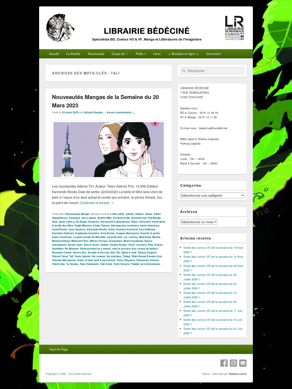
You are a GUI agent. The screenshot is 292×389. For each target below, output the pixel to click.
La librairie (73, 54)
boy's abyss (88, 218)
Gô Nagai (81, 221)
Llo (125, 237)
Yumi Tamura (121, 264)
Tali (71, 256)
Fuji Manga (154, 218)
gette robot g (66, 221)
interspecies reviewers (125, 225)
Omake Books (118, 245)
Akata (148, 214)
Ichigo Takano (101, 225)
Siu (118, 252)
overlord (141, 245)
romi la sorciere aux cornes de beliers (135, 248)
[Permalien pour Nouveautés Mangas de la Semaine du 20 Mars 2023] (108, 180)
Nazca (148, 241)
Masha (156, 237)
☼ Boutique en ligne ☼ (183, 54)
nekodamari (59, 245)
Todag (126, 256)
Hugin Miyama (83, 225)
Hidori (134, 221)
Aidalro (139, 214)
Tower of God (85, 260)
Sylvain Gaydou (93, 112)
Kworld (144, 233)
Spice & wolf (128, 252)
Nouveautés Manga (77, 214)
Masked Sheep (61, 241)
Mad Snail (145, 237)
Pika (150, 245)
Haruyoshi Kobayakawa (115, 221)
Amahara (74, 218)
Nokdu (104, 245)
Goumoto (93, 221)
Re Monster (72, 248)
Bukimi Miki (104, 218)
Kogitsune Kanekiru (87, 233)
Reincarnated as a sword (95, 248)
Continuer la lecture (97, 202)
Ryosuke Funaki (62, 252)
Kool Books (108, 233)
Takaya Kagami (147, 252)
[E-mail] (242, 363)
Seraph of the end (98, 252)
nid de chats (75, 245)
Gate (55, 221)
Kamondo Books (97, 229)
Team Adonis (82, 256)
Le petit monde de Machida (89, 237)
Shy (112, 252)
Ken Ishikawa (147, 229)
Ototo (131, 245)
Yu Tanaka (72, 264)
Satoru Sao (79, 252)
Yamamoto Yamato (147, 260)
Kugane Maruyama (127, 233)
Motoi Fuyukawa (133, 241)
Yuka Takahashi (89, 264)
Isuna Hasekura (149, 225)
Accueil (54, 54)
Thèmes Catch (237, 374)
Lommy (133, 237)
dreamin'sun (138, 218)
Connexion (213, 54)
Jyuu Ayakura (77, 229)
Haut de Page (58, 349)
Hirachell (144, 221)
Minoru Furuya (98, 241)
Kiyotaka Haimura (63, 233)
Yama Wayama (126, 260)
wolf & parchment (104, 260)
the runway (98, 256)
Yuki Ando (106, 264)
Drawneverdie (121, 218)
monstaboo (115, 241)
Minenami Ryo (79, 241)
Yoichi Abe (58, 264)
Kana (111, 229)
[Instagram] (233, 363)
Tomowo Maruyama (64, 260)
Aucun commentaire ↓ (120, 112)
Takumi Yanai (60, 256)
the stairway (113, 256)
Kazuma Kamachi (127, 229)
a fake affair (117, 214)
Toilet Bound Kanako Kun (146, 256)
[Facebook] (224, 363)
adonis (130, 214)
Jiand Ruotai (59, 229)
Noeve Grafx (91, 245)
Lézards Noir (114, 237)
